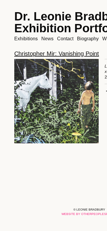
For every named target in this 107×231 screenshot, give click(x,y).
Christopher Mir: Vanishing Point (56, 53)
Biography (88, 38)
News (47, 38)
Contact (65, 38)
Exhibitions (26, 38)
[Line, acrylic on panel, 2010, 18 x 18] (56, 101)
